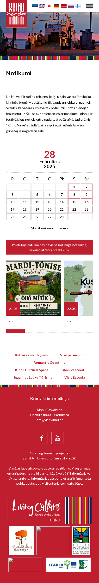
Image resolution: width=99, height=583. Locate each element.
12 (37, 202)
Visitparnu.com (72, 355)
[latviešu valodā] (64, 6)
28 (62, 217)
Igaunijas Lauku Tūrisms (33, 377)
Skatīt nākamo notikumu (49, 228)
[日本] (49, 6)
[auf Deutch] (56, 6)
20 (49, 209)
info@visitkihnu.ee (49, 420)
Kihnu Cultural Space (31, 370)
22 (74, 209)
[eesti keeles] (35, 6)
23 (86, 209)
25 (25, 217)
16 (86, 202)
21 (62, 209)
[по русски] (71, 6)
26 (37, 217)
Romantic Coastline (49, 362)
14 (62, 202)
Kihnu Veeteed (72, 370)
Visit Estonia (74, 377)
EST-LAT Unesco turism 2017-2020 (49, 458)
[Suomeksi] (78, 6)
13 (49, 202)
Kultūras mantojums (31, 355)
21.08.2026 (61, 250)
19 (37, 209)
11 (25, 202)
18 (25, 209)
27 (49, 217)
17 (12, 209)
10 (12, 202)
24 (12, 217)
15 (74, 202)
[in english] (42, 6)
